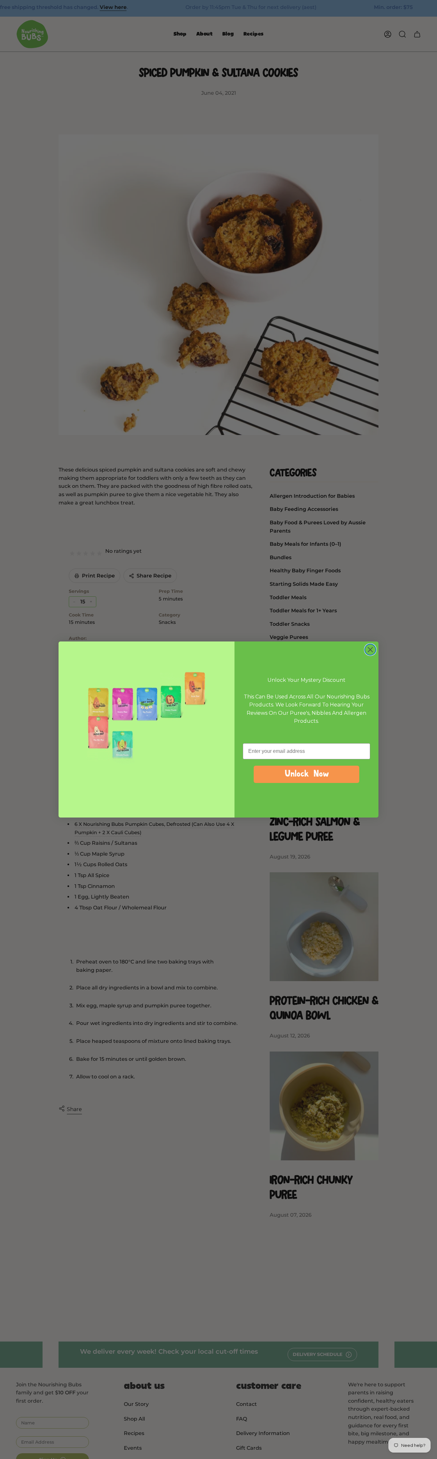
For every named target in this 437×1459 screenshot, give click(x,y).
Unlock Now (306, 774)
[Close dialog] (370, 649)
